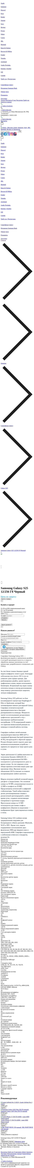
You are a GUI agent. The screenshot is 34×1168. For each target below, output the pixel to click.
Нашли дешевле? (7, 624)
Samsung (3, 363)
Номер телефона (6, 642)
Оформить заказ (20, 1141)
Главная (3, 240)
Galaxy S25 (4, 488)
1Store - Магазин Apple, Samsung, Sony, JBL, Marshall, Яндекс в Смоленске (15, 1146)
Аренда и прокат (6, 102)
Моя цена (4, 634)
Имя (2, 640)
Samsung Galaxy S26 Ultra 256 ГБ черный (14, 1111)
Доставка (4, 1154)
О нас (14, 100)
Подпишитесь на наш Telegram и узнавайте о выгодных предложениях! (13, 648)
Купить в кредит (6, 599)
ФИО (2, 614)
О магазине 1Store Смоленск (23, 1152)
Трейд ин (26, 100)
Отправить (5, 618)
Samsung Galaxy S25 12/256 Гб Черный (13, 550)
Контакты (9, 100)
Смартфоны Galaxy (7, 426)
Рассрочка (19, 100)
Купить (3, 1107)
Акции (3, 100)
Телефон (3, 616)
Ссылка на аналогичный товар (11, 636)
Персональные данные (14, 1154)
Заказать (4, 620)
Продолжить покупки (7, 1141)
